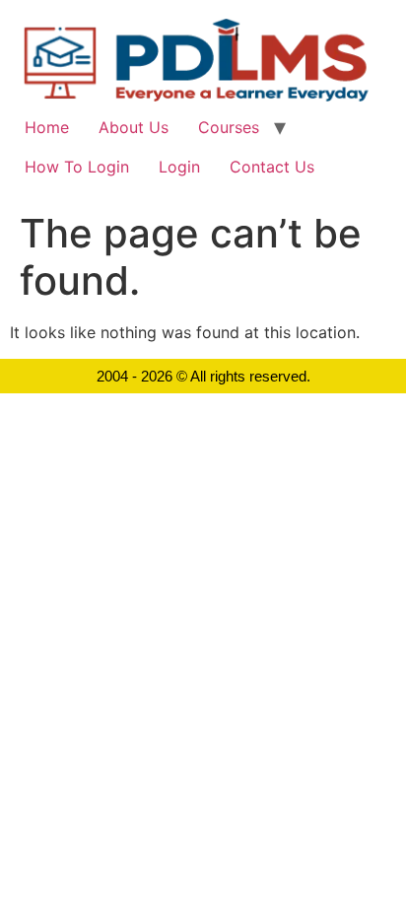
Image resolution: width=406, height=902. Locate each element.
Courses (228, 127)
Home (47, 127)
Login (179, 166)
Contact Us (272, 166)
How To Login (77, 166)
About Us (134, 127)
